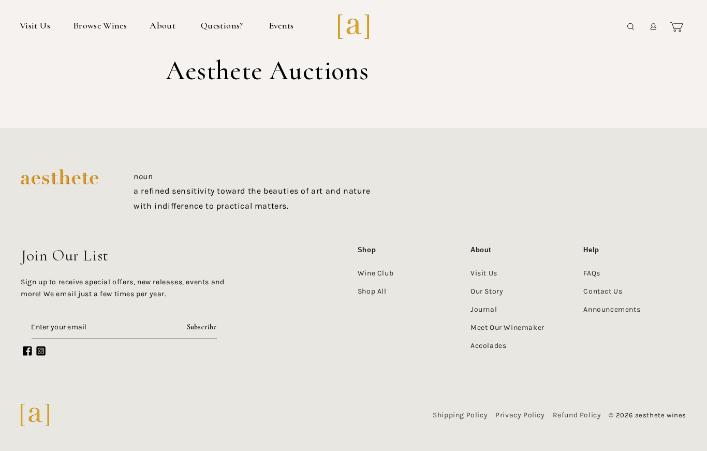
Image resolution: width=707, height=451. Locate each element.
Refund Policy (577, 415)
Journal (483, 309)
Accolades (488, 345)
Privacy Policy (519, 415)
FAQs (591, 273)
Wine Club (375, 273)
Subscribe (202, 327)
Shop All (372, 291)
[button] (163, 26)
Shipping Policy (460, 415)
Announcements (611, 309)
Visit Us (483, 273)
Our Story (486, 291)
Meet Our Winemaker (507, 327)
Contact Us (602, 291)
